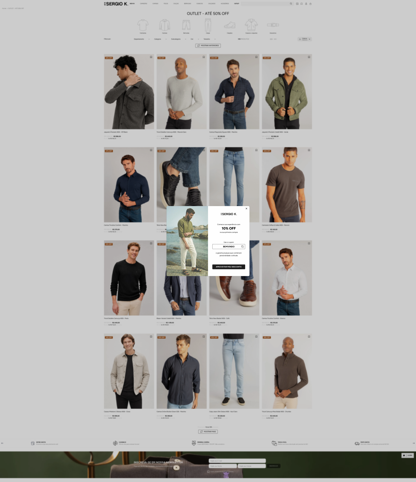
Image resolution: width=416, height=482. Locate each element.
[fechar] (246, 208)
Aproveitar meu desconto (229, 267)
